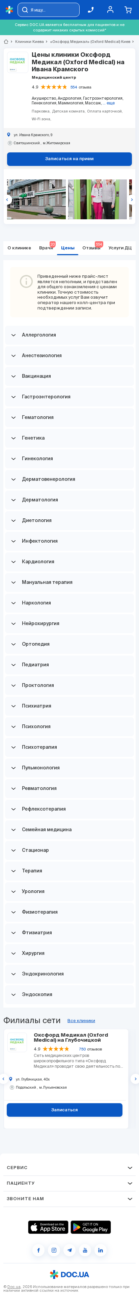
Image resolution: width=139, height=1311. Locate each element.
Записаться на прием (69, 159)
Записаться (64, 1110)
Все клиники (81, 1020)
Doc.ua (14, 1287)
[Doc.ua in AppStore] (48, 1227)
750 (82, 1049)
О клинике (19, 248)
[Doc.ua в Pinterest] (100, 1250)
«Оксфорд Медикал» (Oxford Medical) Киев (87, 42)
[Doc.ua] (9, 10)
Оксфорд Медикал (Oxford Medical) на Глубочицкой (71, 1038)
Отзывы (92, 246)
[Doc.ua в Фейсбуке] (38, 1250)
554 (74, 87)
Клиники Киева (26, 42)
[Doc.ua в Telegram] (69, 1250)
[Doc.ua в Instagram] (54, 1250)
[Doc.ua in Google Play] (91, 1227)
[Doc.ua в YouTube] (85, 1250)
